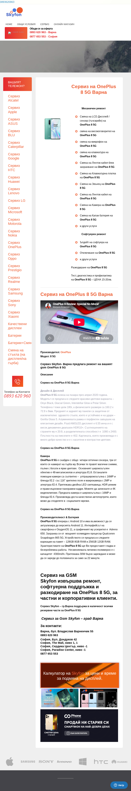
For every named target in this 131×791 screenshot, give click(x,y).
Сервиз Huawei (14, 179)
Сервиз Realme (14, 280)
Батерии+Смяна (21, 343)
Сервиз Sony (14, 303)
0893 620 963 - (43, 32)
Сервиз (44, 24)
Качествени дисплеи (17, 326)
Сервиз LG (16, 201)
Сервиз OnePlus (14, 245)
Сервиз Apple (14, 110)
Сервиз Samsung (15, 291)
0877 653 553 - (43, 36)
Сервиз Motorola (14, 222)
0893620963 (7, 2)
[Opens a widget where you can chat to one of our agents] (119, 785)
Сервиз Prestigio (15, 268)
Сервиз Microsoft (15, 210)
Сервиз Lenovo (14, 191)
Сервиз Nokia (14, 233)
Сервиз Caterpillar (16, 145)
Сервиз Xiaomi (14, 314)
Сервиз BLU (14, 133)
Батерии (14, 335)
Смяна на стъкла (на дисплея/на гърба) (17, 356)
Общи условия (26, 24)
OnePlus (66, 352)
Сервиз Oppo (14, 256)
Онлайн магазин (64, 24)
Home (9, 24)
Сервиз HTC (14, 168)
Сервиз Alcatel (14, 98)
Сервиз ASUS (14, 121)
